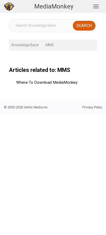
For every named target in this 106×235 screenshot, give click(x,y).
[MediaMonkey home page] (9, 6)
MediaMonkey (53, 6)
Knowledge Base (25, 45)
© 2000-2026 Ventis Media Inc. (26, 107)
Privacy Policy (92, 107)
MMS (50, 45)
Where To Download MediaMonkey (46, 82)
